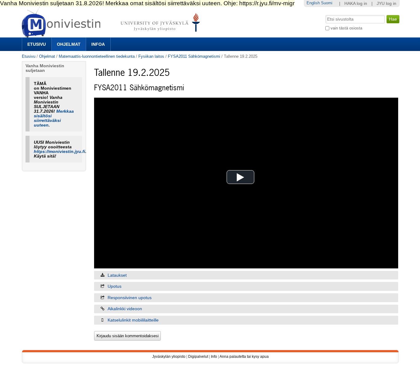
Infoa (98, 44)
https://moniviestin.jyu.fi (59, 151)
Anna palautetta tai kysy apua (244, 356)
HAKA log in (355, 3)
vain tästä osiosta (346, 28)
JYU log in (386, 3)
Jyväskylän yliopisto (168, 356)
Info (214, 356)
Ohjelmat (69, 44)
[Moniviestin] (113, 34)
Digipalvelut (198, 356)
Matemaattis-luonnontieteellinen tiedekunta (97, 56)
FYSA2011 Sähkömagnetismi (194, 56)
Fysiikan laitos (151, 56)
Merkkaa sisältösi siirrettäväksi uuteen (54, 118)
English (313, 3)
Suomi (326, 3)
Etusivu (36, 44)
